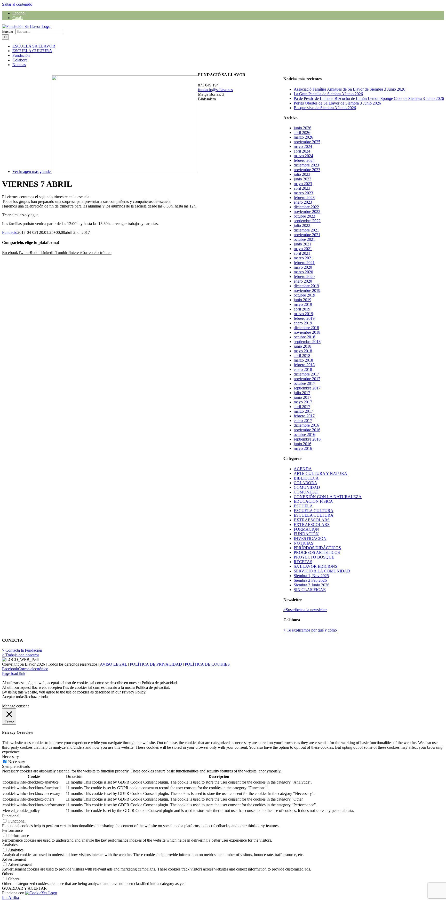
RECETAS (303, 562)
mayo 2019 (303, 304)
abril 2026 (302, 132)
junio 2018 (302, 346)
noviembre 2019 (307, 290)
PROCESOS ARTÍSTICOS (317, 552)
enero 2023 (303, 202)
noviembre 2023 (307, 169)
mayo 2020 (303, 267)
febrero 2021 (304, 262)
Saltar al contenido (17, 4)
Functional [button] (10, 816)
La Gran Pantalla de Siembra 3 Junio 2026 (328, 94)
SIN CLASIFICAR (310, 589)
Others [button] (7, 874)
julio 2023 (302, 174)
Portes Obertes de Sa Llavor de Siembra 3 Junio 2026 (337, 103)
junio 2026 (302, 128)
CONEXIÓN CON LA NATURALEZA (328, 496)
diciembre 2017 (306, 374)
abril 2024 (302, 151)
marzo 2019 (303, 314)
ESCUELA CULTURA (313, 510)
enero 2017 (303, 420)
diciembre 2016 (306, 425)
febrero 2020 (304, 276)
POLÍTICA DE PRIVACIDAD (156, 664)
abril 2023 (302, 188)
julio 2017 (302, 392)
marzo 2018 (303, 360)
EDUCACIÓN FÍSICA (313, 501)
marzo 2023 (303, 193)
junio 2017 (302, 397)
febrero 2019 (304, 318)
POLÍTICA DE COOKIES (207, 664)
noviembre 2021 (307, 235)
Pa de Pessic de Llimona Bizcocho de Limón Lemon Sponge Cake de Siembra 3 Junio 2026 (369, 98)
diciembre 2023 (306, 165)
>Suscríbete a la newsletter (305, 610)
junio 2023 (302, 179)
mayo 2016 (303, 448)
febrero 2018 (304, 365)
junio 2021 (302, 244)
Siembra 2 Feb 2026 (310, 580)
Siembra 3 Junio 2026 (311, 585)
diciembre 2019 (306, 286)
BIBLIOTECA (306, 478)
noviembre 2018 (307, 332)
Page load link (13, 673)
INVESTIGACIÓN (310, 538)
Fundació (9, 232)
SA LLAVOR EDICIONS (315, 566)
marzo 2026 (303, 137)
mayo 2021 (303, 248)
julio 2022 (302, 225)
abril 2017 (302, 406)
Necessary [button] (10, 756)
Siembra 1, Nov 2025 (311, 575)
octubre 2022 (304, 216)
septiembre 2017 (307, 388)
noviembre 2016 (307, 430)
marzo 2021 (303, 258)
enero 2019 (303, 323)
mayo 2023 (303, 183)
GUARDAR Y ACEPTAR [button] (24, 888)
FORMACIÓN (306, 529)
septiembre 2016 (307, 439)
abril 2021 (302, 253)
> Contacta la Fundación (22, 650)
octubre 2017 (304, 383)
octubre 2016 (304, 434)
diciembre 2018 (306, 327)
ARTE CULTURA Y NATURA (320, 473)
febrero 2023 (304, 197)
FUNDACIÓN (306, 534)
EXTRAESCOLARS (312, 520)
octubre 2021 (304, 239)
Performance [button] (12, 830)
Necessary (16, 762)
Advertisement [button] (14, 859)
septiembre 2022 (307, 221)
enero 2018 (303, 369)
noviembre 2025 (307, 142)
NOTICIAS (303, 543)
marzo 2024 (303, 156)
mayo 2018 (303, 351)
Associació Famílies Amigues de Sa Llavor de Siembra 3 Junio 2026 (349, 89)
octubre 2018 (304, 337)
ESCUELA (303, 506)
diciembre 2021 (306, 230)
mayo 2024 (303, 146)
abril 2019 (302, 309)
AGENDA (303, 469)
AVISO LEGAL (113, 664)
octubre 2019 (304, 295)
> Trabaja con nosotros (20, 655)
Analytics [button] (10, 845)
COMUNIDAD (307, 487)
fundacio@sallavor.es (215, 89)
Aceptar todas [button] (13, 697)
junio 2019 (302, 300)
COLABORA (305, 483)
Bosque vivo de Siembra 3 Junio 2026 (325, 108)
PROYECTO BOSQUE (314, 557)
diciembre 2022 (306, 207)
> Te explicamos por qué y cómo (310, 630)
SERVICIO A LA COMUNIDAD (322, 571)
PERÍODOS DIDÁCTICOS (317, 548)
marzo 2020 (303, 272)
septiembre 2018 (307, 341)
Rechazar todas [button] (37, 697)
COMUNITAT (306, 492)
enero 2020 (303, 281)
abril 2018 (302, 355)
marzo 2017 (303, 411)
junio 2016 (302, 444)
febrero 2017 (304, 416)
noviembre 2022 (307, 211)
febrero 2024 (304, 160)
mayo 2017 (303, 402)
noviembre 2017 (307, 379)
